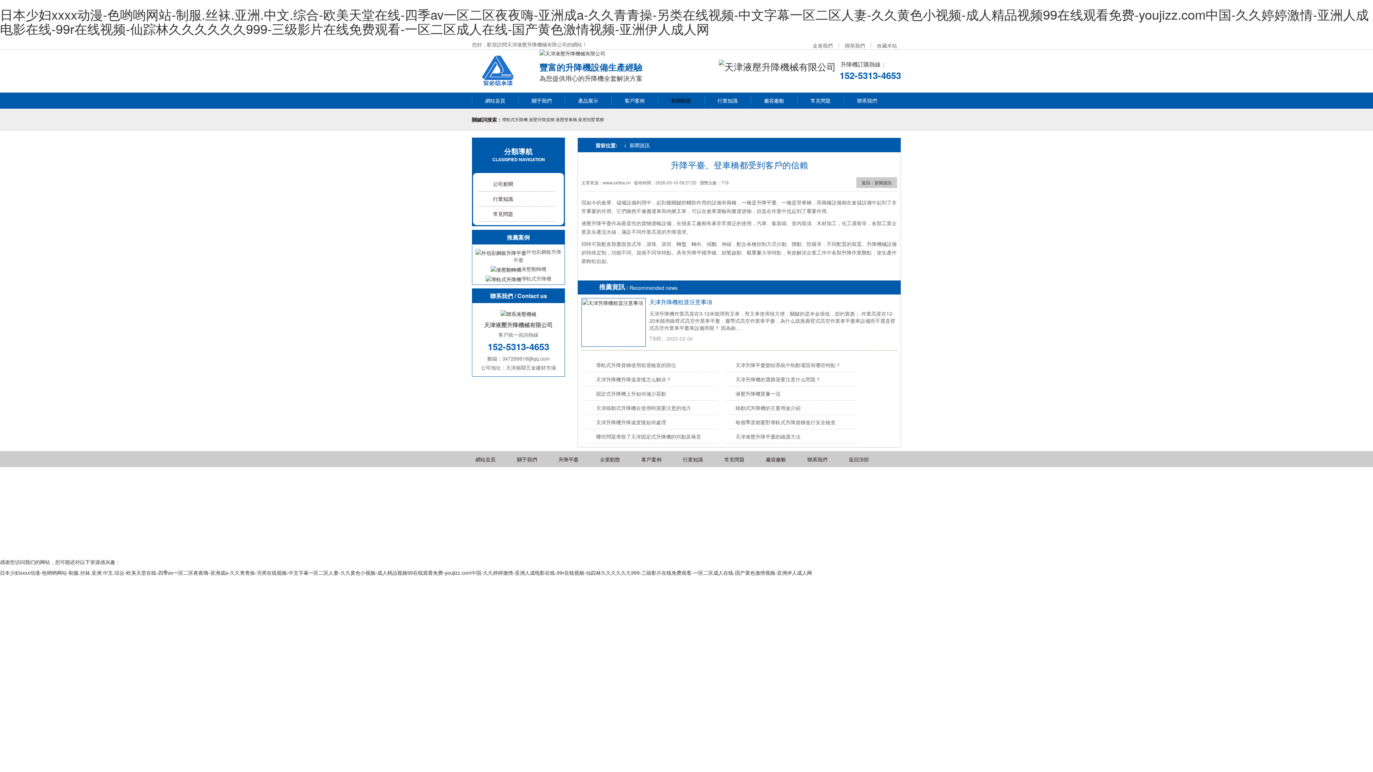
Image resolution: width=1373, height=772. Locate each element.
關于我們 (542, 100)
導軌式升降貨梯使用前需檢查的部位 (636, 364)
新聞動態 (681, 100)
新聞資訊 (640, 145)
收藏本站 (887, 45)
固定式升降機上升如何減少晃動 (631, 393)
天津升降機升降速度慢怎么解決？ (633, 379)
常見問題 (821, 100)
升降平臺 (568, 459)
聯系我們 (855, 45)
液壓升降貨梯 (542, 119)
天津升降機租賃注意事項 (680, 302)
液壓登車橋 (566, 119)
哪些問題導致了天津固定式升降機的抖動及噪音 (648, 436)
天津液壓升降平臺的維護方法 (768, 436)
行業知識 (728, 100)
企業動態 (610, 459)
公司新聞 (503, 183)
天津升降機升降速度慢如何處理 (631, 422)
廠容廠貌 (774, 100)
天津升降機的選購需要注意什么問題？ (778, 379)
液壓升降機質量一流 (758, 393)
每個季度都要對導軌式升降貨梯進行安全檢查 (785, 422)
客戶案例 (635, 100)
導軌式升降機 (515, 119)
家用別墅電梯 (591, 119)
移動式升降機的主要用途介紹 (768, 407)
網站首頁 (495, 100)
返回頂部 (859, 459)
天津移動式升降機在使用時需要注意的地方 (643, 407)
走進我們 (823, 45)
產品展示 (588, 100)
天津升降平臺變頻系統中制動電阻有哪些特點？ (788, 364)
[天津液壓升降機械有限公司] (498, 69)
